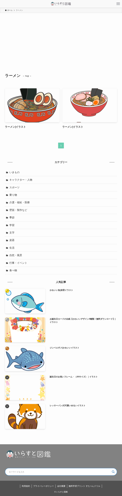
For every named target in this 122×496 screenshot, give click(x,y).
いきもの (14, 172)
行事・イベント (18, 263)
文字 (11, 232)
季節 (11, 217)
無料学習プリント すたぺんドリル (84, 486)
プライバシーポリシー (43, 486)
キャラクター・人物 (20, 179)
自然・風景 (15, 255)
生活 (11, 247)
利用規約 (26, 486)
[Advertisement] (61, 37)
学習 (11, 225)
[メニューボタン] (118, 4)
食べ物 (13, 270)
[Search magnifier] (113, 472)
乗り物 (13, 195)
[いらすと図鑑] (61, 4)
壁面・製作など (18, 210)
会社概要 (61, 486)
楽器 (11, 240)
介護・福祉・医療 (19, 202)
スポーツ (14, 187)
